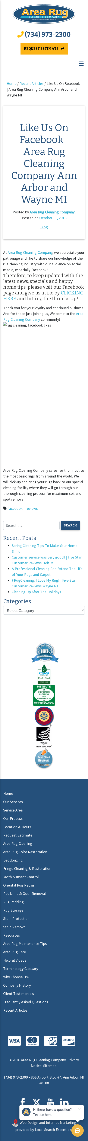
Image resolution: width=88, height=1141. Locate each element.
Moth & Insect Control (21, 876)
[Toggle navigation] (81, 63)
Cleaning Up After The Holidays (36, 591)
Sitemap (49, 1065)
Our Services (13, 801)
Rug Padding (13, 901)
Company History (17, 985)
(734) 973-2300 (48, 34)
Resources (11, 935)
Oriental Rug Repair (18, 885)
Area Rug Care (14, 951)
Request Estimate (41, 49)
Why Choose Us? (16, 976)
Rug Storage (13, 910)
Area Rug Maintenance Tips (25, 943)
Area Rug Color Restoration (25, 851)
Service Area (13, 810)
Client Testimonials (18, 993)
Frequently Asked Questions (25, 1001)
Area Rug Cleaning (17, 843)
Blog (44, 227)
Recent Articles (31, 83)
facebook (15, 508)
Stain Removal (14, 926)
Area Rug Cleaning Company (52, 212)
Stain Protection (16, 918)
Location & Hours (17, 826)
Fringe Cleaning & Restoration (27, 868)
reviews (32, 508)
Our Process (13, 818)
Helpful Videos (14, 960)
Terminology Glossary (20, 968)
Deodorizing (13, 860)
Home (11, 83)
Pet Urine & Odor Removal (24, 893)
